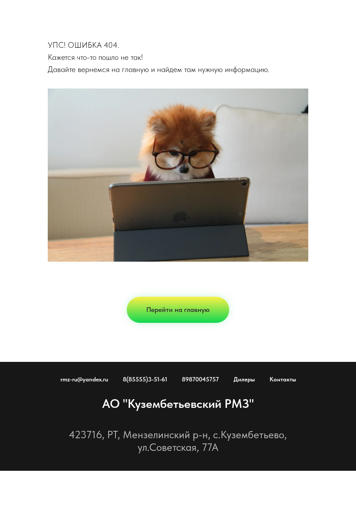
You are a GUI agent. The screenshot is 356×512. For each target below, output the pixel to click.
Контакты (283, 379)
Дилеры (244, 379)
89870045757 (200, 379)
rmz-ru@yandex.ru (84, 379)
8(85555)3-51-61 (145, 379)
